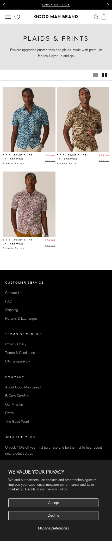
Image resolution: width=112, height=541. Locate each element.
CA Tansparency (17, 361)
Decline (53, 515)
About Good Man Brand (23, 387)
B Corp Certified (17, 396)
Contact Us (13, 293)
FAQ (8, 301)
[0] (16, 17)
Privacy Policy (56, 489)
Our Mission (14, 404)
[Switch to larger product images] (95, 75)
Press (9, 413)
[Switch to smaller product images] (104, 75)
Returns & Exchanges (21, 318)
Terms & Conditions (20, 353)
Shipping (11, 310)
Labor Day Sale (56, 4)
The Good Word (17, 421)
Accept (53, 503)
